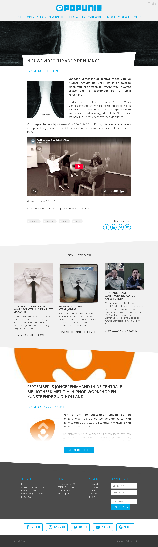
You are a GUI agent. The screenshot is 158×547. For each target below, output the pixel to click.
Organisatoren (56, 17)
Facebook (93, 484)
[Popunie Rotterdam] (79, 8)
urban (78, 221)
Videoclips (34, 221)
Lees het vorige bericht (77, 450)
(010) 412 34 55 (65, 490)
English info (119, 541)
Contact (138, 17)
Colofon (129, 541)
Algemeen (50, 407)
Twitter (92, 490)
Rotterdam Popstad (92, 17)
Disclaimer (139, 541)
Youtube (93, 493)
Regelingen (26, 496)
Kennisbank (110, 17)
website (70, 208)
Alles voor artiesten (29, 490)
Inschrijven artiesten (30, 484)
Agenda (30, 17)
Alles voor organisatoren (32, 493)
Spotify (92, 496)
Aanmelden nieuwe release (33, 487)
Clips (48, 71)
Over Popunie (124, 17)
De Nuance (50, 221)
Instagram (93, 487)
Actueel (20, 17)
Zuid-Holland (73, 17)
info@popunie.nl (65, 493)
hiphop (65, 221)
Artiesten (41, 17)
